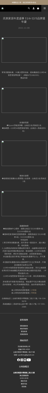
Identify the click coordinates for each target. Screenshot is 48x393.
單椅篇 (34, 293)
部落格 (24, 387)
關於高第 (24, 381)
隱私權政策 (24, 326)
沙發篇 (34, 290)
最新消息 (24, 384)
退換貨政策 (24, 334)
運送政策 (24, 331)
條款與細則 (24, 329)
